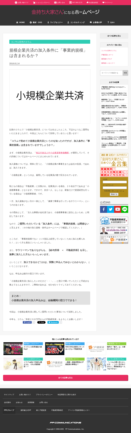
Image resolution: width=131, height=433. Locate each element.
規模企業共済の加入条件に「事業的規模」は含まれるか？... (113, 106)
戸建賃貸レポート (107, 55)
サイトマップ (9, 395)
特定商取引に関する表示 (67, 395)
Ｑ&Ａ (112, 22)
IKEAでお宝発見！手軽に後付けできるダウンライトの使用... (114, 94)
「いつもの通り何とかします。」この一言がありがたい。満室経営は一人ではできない (116, 365)
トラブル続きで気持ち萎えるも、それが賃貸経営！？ (33, 364)
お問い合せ (61, 2)
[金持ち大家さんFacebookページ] (103, 211)
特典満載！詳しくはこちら (113, 191)
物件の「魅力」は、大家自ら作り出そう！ (116, 348)
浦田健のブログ (106, 59)
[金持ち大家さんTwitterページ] (110, 211)
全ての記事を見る (114, 36)
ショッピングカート (43, 2)
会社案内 (7, 402)
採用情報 (31, 402)
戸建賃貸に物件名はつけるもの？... (113, 87)
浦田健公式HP (25, 410)
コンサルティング (77, 22)
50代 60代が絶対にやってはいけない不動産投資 (74, 348)
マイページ (108, 2)
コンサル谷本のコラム (21, 42)
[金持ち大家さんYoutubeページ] (117, 211)
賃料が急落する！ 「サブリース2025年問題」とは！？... (114, 119)
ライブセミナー (56, 22)
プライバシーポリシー (44, 395)
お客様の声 (97, 22)
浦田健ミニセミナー (108, 63)
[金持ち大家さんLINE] (124, 211)
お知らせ (19, 402)
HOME (22, 22)
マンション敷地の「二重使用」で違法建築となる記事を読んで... (113, 144)
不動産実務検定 (57, 410)
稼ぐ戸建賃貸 (41, 410)
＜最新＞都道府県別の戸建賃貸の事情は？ (74, 363)
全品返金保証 (93, 2)
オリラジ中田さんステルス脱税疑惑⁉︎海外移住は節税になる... (114, 138)
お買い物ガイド (23, 2)
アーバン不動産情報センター (79, 410)
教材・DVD (37, 22)
